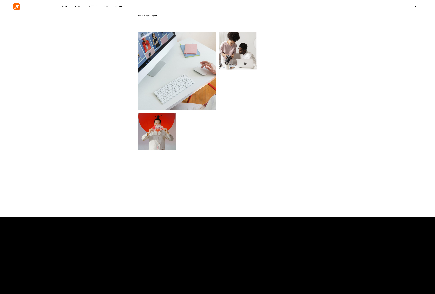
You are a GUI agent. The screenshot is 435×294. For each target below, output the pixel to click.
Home (140, 15)
